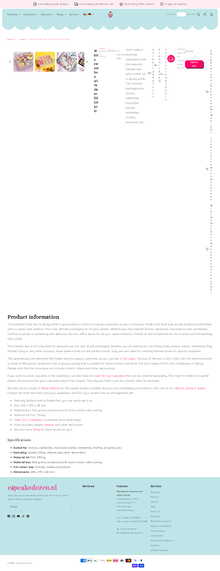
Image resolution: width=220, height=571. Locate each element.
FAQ (153, 506)
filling (36, 429)
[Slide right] (86, 61)
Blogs (60, 14)
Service (73, 14)
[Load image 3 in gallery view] (67, 62)
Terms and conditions (162, 540)
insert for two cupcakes (109, 375)
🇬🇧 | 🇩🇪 (87, 14)
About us (155, 511)
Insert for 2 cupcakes (28, 420)
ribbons (49, 424)
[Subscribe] (72, 507)
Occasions (29, 14)
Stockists (155, 516)
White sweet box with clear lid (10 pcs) (50, 39)
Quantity (189, 51)
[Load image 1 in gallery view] (23, 62)
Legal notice (157, 535)
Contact (155, 502)
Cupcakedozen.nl (24, 563)
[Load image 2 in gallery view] (45, 62)
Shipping (102, 49)
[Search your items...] (198, 14)
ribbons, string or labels (189, 388)
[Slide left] (10, 61)
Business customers (161, 521)
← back (22, 39)
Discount (46, 14)
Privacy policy (158, 530)
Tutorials (155, 545)
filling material (50, 388)
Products (12, 14)
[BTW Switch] (181, 14)
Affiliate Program (160, 550)
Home (10, 39)
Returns (155, 497)
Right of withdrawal (161, 526)
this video (129, 358)
